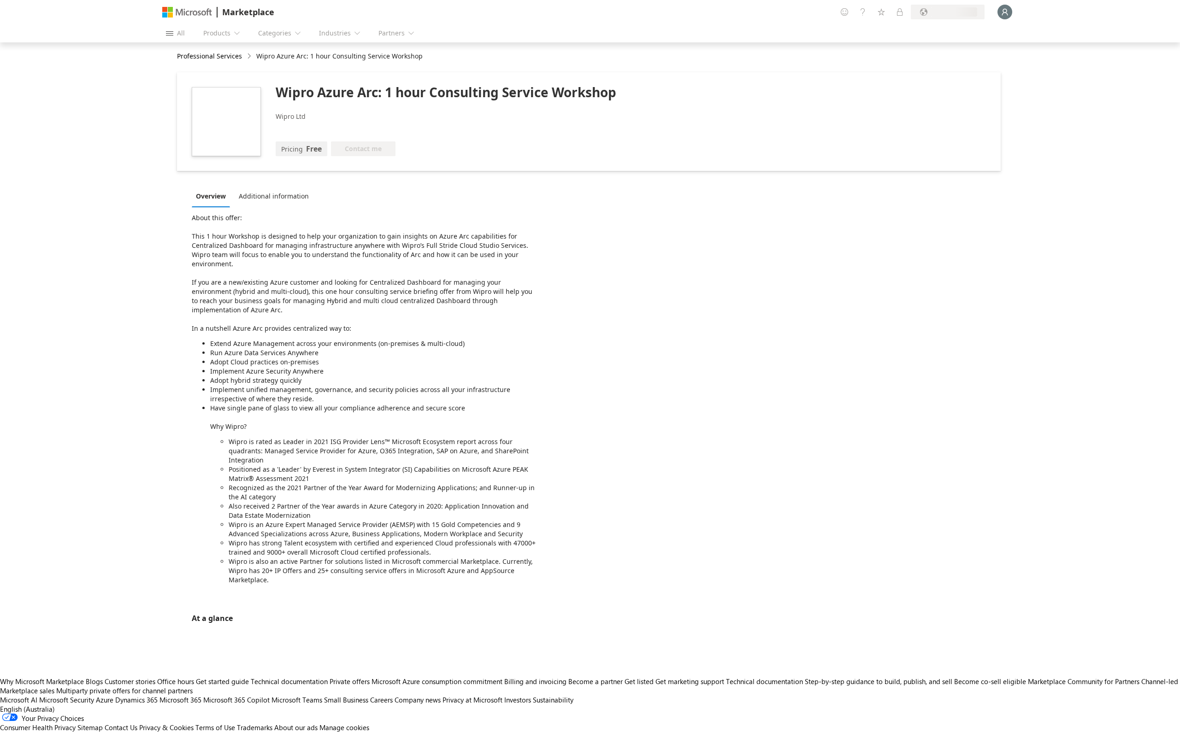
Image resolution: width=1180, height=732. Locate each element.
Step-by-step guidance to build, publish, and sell (878, 681)
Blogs (94, 681)
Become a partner (595, 681)
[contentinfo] (250, 56)
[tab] (213, 196)
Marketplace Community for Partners (1083, 681)
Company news (418, 699)
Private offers (350, 681)
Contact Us (121, 727)
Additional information (274, 196)
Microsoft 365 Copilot (236, 699)
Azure (104, 699)
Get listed (639, 681)
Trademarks (254, 727)
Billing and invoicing (535, 681)
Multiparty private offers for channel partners (124, 690)
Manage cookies (344, 727)
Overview (211, 196)
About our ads (296, 727)
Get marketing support (689, 681)
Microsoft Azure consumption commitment (438, 681)
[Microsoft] (187, 12)
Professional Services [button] (209, 56)
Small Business (346, 699)
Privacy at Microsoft (472, 699)
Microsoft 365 (180, 699)
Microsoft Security (66, 699)
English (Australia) (27, 709)
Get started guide (222, 681)
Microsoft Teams (296, 699)
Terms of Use (215, 727)
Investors (517, 699)
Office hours (175, 681)
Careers (381, 699)
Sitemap (90, 727)
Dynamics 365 (136, 699)
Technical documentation (289, 681)
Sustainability (553, 699)
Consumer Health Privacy (38, 727)
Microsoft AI (18, 699)
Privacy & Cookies (166, 727)
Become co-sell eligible (990, 681)
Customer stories (130, 681)
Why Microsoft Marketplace (42, 681)
